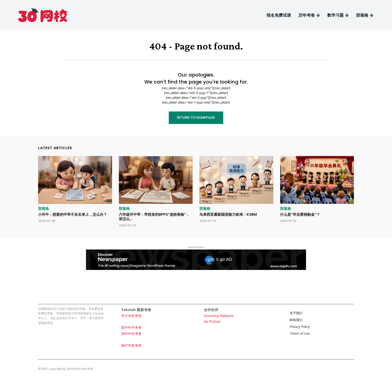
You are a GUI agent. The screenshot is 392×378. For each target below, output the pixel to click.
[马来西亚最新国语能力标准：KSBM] (236, 180)
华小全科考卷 (131, 316)
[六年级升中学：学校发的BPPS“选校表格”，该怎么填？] (156, 180)
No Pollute (212, 321)
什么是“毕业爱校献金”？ (300, 214)
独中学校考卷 (131, 345)
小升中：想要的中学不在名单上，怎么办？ (72, 214)
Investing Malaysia (218, 316)
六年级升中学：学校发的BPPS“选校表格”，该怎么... (154, 216)
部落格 (43, 208)
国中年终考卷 (131, 333)
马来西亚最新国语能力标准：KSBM (228, 214)
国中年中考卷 (131, 327)
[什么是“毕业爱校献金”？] (317, 180)
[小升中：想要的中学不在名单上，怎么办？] (75, 180)
